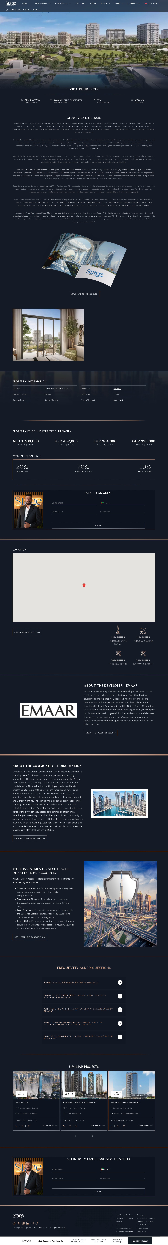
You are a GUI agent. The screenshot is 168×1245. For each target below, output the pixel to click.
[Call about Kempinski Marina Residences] (64, 1126)
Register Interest (140, 1240)
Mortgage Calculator (145, 1221)
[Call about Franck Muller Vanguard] (111, 1126)
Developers (141, 1215)
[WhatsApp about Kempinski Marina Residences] (76, 1126)
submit (98, 525)
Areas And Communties (146, 1218)
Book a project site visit (27, 632)
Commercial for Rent (124, 1231)
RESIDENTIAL (41, 4)
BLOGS (93, 4)
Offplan (119, 1221)
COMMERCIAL (61, 4)
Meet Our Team (143, 1225)
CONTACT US (134, 4)
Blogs (118, 1225)
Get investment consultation (29, 937)
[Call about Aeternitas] (16, 1126)
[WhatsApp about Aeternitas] (28, 1126)
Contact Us (141, 1231)
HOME (25, 4)
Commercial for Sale (124, 1228)
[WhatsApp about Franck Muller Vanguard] (124, 1126)
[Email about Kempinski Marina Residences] (70, 1126)
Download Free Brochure (84, 294)
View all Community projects (29, 839)
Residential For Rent (124, 1218)
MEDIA (104, 4)
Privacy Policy (142, 1228)
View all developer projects (101, 733)
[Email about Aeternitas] (22, 1126)
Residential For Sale (124, 1215)
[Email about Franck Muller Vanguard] (118, 1126)
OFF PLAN (80, 4)
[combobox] (102, 503)
